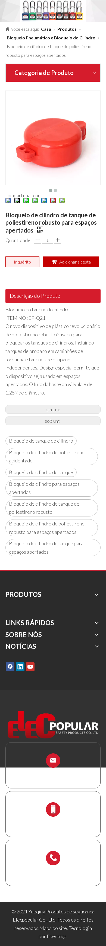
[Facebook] (10, 666)
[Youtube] (30, 666)
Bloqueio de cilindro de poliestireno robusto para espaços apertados (47, 528)
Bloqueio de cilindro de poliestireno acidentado (47, 456)
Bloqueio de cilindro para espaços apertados (44, 488)
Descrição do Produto (35, 295)
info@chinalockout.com (53, 773)
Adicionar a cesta (75, 261)
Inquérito (22, 261)
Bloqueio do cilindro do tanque (41, 472)
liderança (56, 936)
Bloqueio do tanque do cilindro (41, 441)
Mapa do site (53, 928)
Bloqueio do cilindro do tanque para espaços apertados (46, 547)
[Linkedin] (20, 666)
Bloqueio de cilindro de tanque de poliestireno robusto (44, 508)
